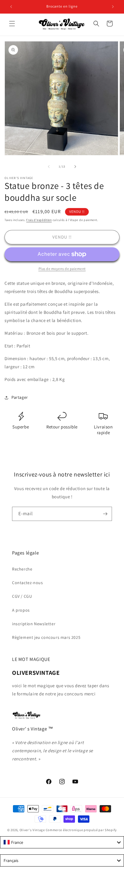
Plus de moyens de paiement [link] (62, 268)
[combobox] (62, 842)
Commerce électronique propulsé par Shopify (81, 830)
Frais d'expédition (39, 220)
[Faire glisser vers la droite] (75, 166)
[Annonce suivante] (112, 6)
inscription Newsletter (33, 623)
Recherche (22, 569)
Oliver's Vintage (32, 830)
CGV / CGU (22, 596)
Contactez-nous (27, 582)
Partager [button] (19, 397)
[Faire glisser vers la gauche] (48, 166)
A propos (21, 610)
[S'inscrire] (105, 514)
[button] (12, 23)
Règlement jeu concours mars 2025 (46, 637)
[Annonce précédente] (11, 6)
